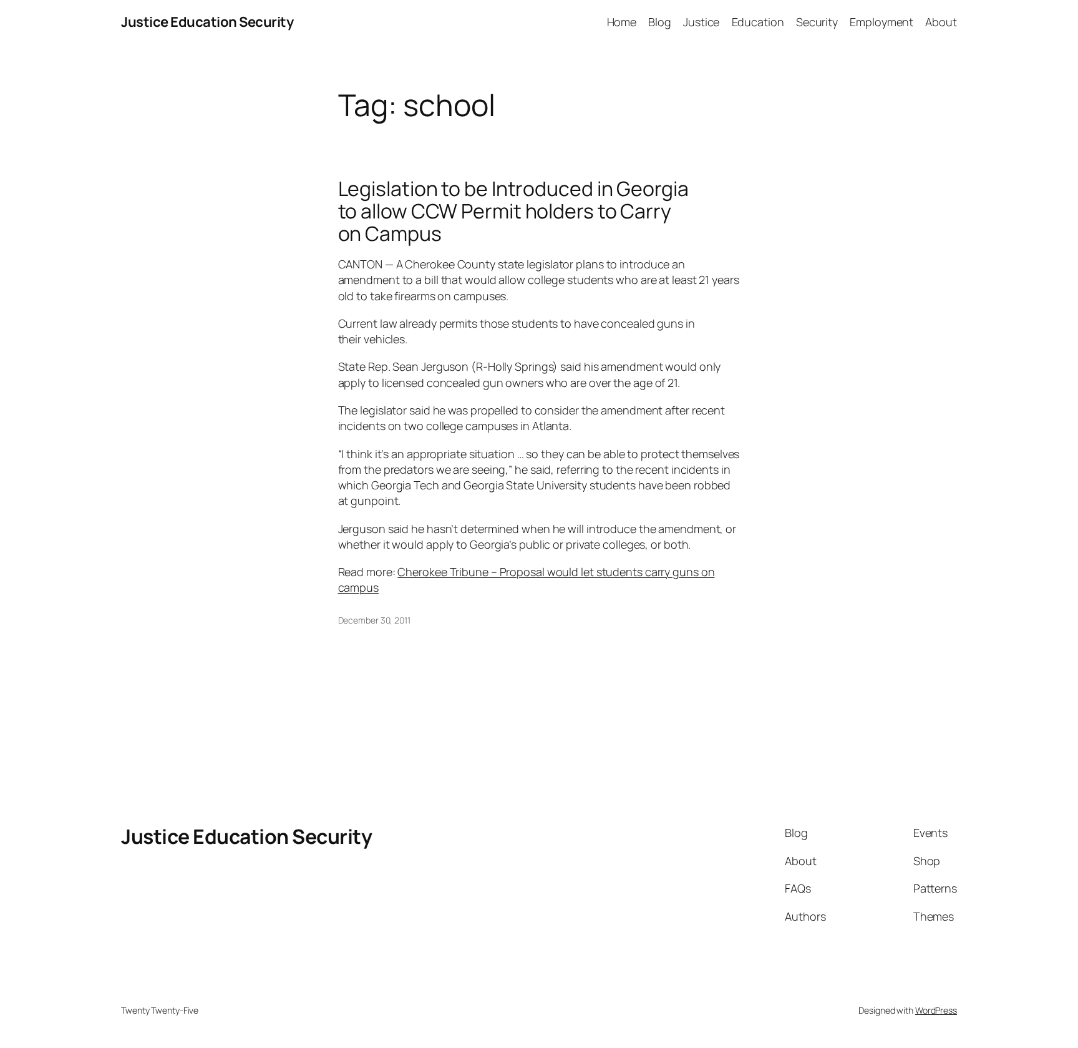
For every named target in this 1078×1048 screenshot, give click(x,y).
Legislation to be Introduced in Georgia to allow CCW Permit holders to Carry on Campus (513, 211)
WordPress (936, 1010)
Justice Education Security (207, 21)
